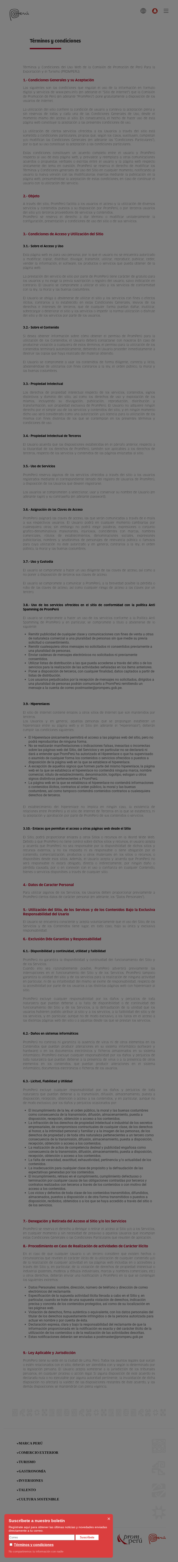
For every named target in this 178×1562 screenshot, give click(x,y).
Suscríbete (87, 1537)
